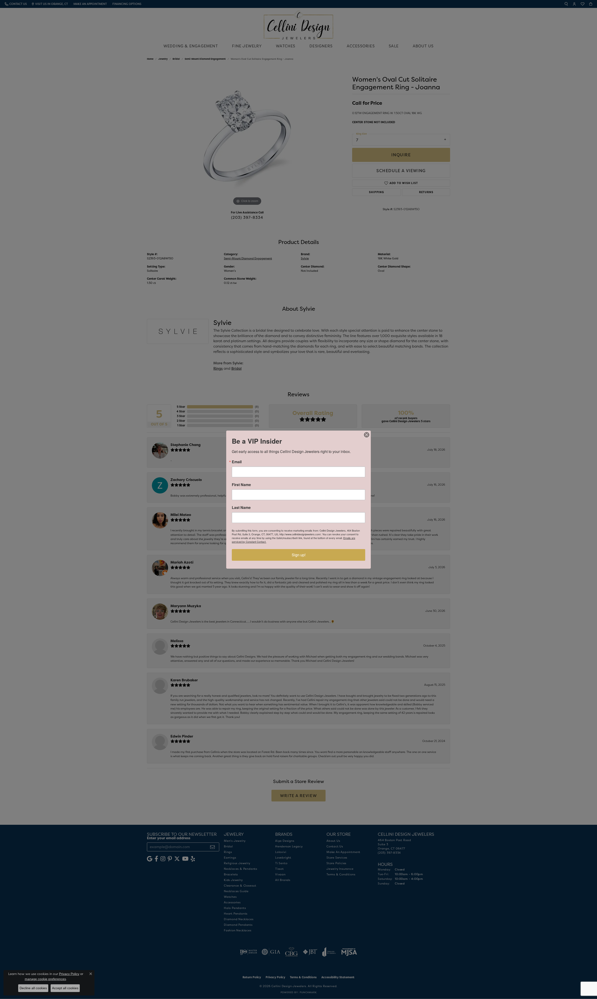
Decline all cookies (33, 988)
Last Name (241, 507)
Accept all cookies (65, 988)
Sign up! (298, 554)
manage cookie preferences (45, 979)
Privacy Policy (69, 974)
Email (237, 462)
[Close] (366, 435)
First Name (241, 485)
